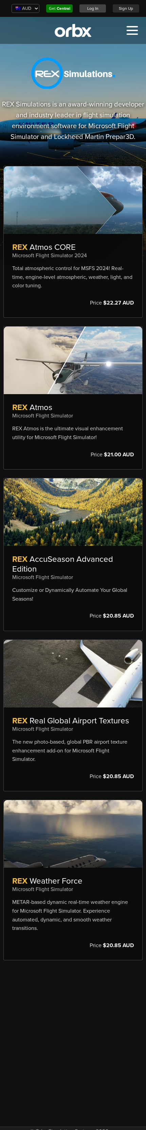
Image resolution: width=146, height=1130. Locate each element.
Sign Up (126, 8)
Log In (92, 8)
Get (59, 8)
